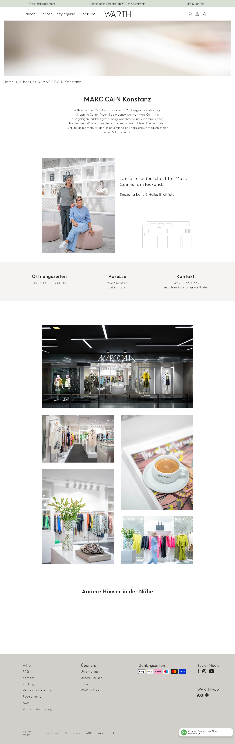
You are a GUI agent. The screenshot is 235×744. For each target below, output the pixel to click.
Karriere (87, 684)
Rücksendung (32, 696)
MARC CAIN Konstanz (61, 81)
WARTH (27, 735)
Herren (46, 14)
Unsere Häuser (91, 678)
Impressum (53, 733)
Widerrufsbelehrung (37, 709)
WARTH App (90, 690)
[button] (29, 14)
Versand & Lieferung (37, 690)
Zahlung (29, 684)
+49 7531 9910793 (185, 283)
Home (8, 81)
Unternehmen (91, 671)
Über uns (28, 81)
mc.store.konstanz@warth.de (185, 287)
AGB (26, 703)
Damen (29, 14)
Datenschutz (72, 733)
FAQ (26, 671)
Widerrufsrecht (107, 733)
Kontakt (28, 678)
